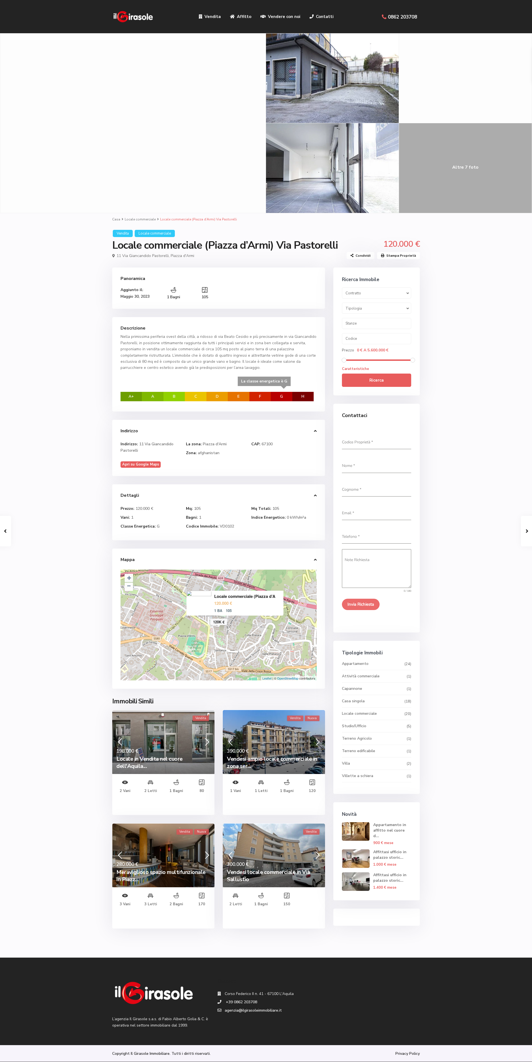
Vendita (212, 16)
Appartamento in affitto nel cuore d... (389, 830)
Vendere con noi (284, 16)
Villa (346, 763)
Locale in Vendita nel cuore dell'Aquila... (149, 762)
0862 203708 (402, 17)
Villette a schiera (357, 775)
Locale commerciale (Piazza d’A (244, 596)
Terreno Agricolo (357, 738)
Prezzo (348, 350)
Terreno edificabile (358, 751)
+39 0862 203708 (241, 1002)
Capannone (352, 688)
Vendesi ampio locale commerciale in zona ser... (272, 762)
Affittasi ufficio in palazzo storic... (389, 854)
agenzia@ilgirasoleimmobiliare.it (253, 1010)
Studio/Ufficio (354, 726)
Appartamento (355, 663)
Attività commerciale (361, 676)
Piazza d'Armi (182, 255)
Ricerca (376, 380)
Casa (116, 219)
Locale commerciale (140, 219)
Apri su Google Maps (140, 464)
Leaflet (267, 678)
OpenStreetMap (287, 678)
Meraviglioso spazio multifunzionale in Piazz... (161, 875)
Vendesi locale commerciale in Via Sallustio (268, 875)
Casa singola (353, 701)
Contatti (325, 16)
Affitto (244, 16)
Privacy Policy (407, 1053)
